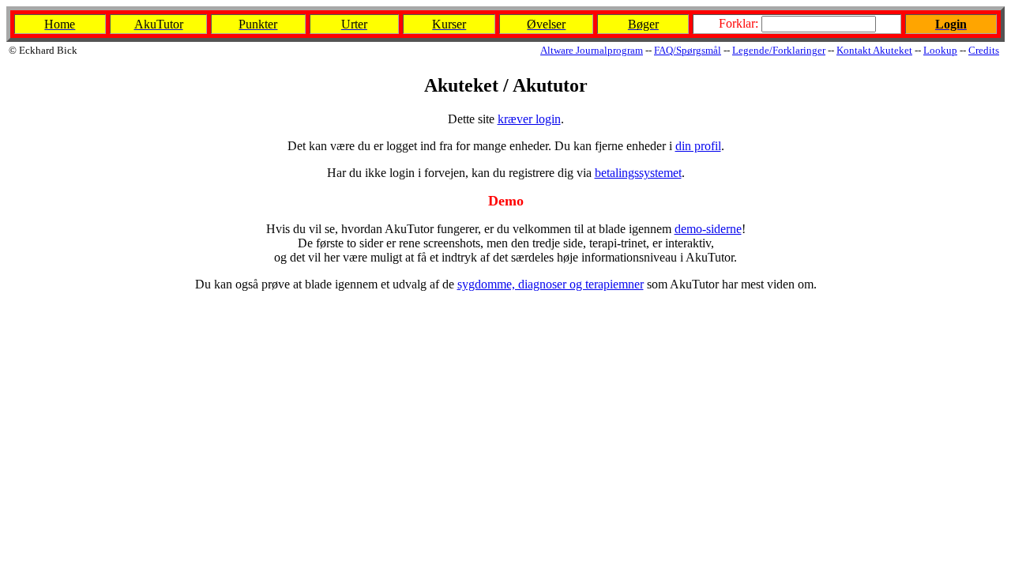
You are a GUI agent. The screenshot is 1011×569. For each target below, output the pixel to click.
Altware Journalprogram (591, 50)
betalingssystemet (638, 172)
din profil (698, 146)
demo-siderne (708, 229)
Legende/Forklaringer (778, 50)
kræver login (529, 119)
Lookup (940, 50)
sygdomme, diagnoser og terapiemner (550, 284)
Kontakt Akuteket (874, 50)
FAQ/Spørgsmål (687, 50)
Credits (983, 50)
